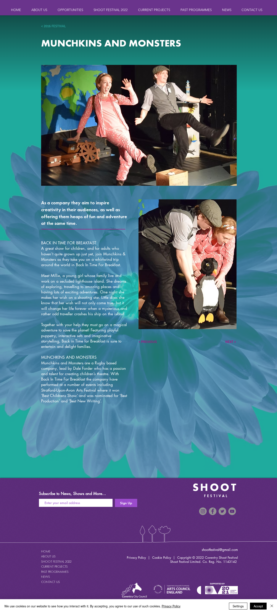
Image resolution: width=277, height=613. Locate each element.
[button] (198, 10)
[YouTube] (232, 511)
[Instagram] (203, 511)
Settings (238, 606)
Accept (258, 606)
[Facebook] (212, 511)
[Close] (271, 606)
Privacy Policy (136, 557)
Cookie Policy (161, 557)
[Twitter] (222, 511)
